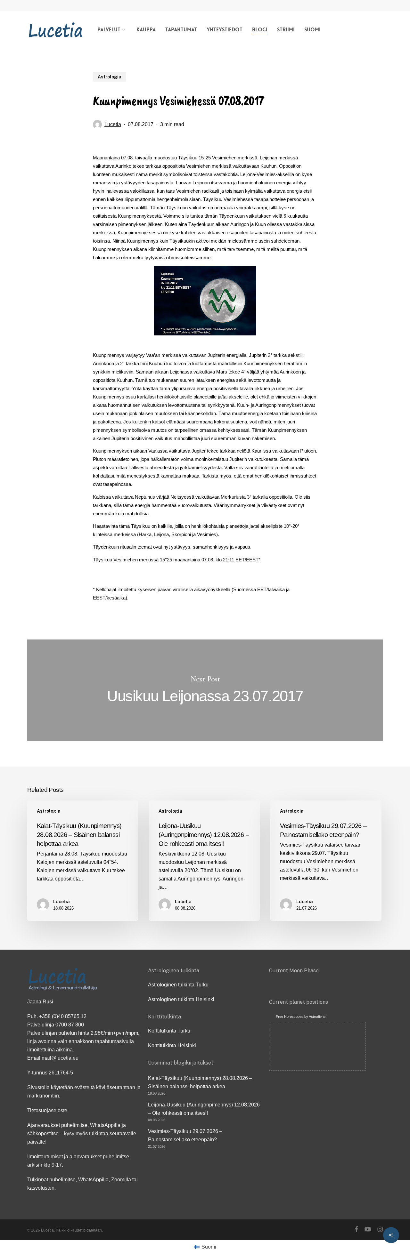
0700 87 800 (69, 1024)
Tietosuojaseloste (47, 1110)
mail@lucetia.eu (60, 1058)
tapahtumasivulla (114, 1041)
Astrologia (109, 76)
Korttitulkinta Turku (169, 1030)
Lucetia (112, 124)
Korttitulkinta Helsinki (172, 1045)
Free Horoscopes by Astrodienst (301, 1016)
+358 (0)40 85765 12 (62, 1016)
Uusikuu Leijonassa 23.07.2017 (205, 690)
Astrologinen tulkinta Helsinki (181, 999)
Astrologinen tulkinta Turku (178, 984)
